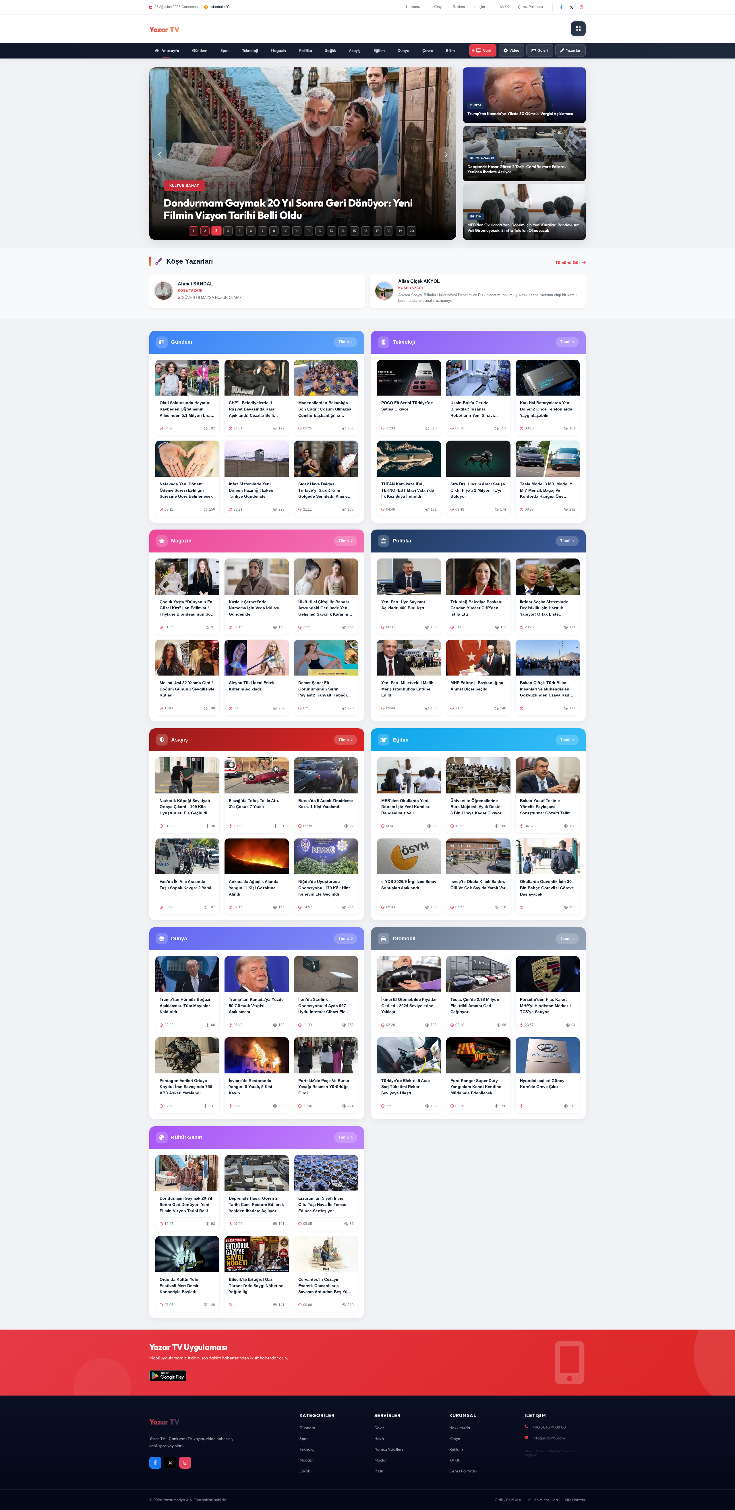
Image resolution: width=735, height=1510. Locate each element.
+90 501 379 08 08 (549, 1427)
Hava (379, 1438)
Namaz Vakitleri (388, 1449)
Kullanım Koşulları (543, 1499)
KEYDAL (554, 1451)
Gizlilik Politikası (508, 1499)
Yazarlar (573, 50)
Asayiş (355, 50)
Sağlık (330, 50)
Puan (378, 1471)
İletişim (479, 7)
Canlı (487, 50)
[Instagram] (581, 7)
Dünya (403, 50)
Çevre (427, 50)
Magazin (278, 50)
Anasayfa (170, 50)
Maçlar (380, 1460)
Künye (439, 7)
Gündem (200, 50)
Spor (224, 50)
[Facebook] (561, 7)
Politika (305, 50)
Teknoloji (250, 50)
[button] (446, 154)
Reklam (459, 7)
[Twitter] (571, 7)
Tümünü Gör (567, 262)
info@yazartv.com (549, 1438)
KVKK (504, 7)
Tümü (344, 342)
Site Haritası (575, 1499)
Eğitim (379, 50)
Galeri (542, 50)
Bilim (450, 50)
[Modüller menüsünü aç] (578, 28)
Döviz (379, 1427)
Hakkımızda (415, 7)
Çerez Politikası (530, 7)
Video (514, 50)
